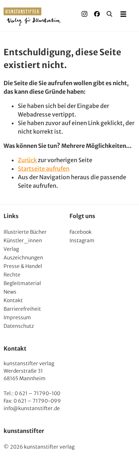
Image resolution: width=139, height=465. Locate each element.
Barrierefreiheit (22, 309)
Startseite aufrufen (44, 168)
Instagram (82, 240)
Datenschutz (19, 326)
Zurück (27, 160)
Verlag (11, 249)
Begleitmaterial (22, 283)
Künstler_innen (23, 240)
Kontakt (13, 300)
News (10, 292)
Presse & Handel (23, 266)
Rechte (12, 275)
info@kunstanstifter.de (32, 408)
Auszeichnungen (23, 257)
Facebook (81, 232)
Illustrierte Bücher (25, 232)
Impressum (17, 317)
